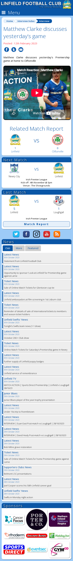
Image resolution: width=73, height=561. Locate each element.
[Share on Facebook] (6, 54)
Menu (13, 12)
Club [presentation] (7, 248)
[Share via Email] (21, 54)
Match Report (36, 224)
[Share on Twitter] (14, 54)
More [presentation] (19, 248)
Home (9, 21)
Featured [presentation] (33, 248)
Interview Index (25, 21)
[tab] (8, 248)
